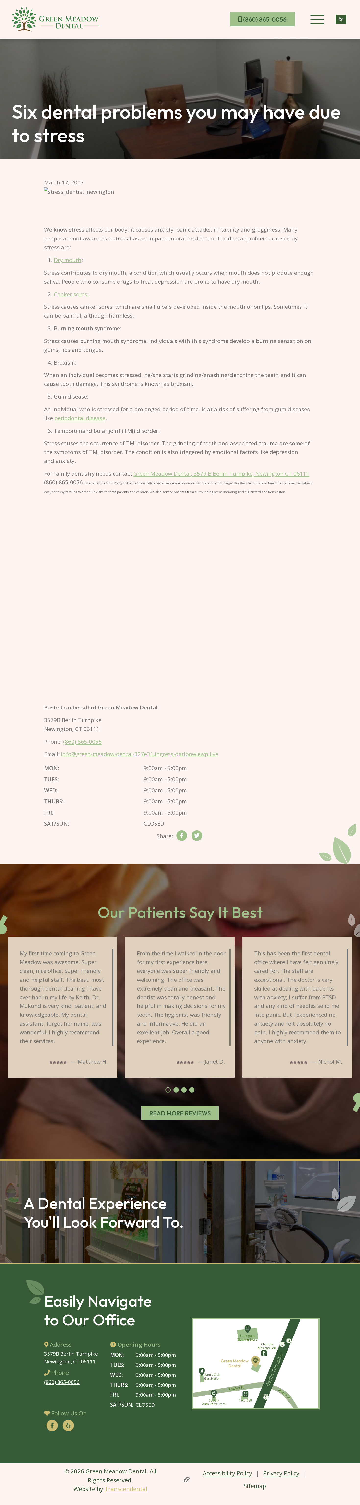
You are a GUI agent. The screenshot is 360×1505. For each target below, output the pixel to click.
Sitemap (255, 1486)
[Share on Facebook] (182, 837)
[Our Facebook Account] (52, 1426)
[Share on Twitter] (197, 837)
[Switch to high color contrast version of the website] (341, 19)
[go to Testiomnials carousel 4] (191, 1089)
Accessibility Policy (227, 1473)
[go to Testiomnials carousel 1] (168, 1089)
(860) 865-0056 (264, 19)
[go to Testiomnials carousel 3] (184, 1089)
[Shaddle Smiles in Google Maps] (256, 1363)
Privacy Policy (281, 1473)
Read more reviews (180, 1113)
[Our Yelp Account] (68, 1426)
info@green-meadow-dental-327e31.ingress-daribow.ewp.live (139, 754)
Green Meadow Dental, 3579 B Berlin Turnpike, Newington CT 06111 (221, 473)
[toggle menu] (317, 19)
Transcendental (126, 1489)
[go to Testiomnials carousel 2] (176, 1089)
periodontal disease (79, 418)
